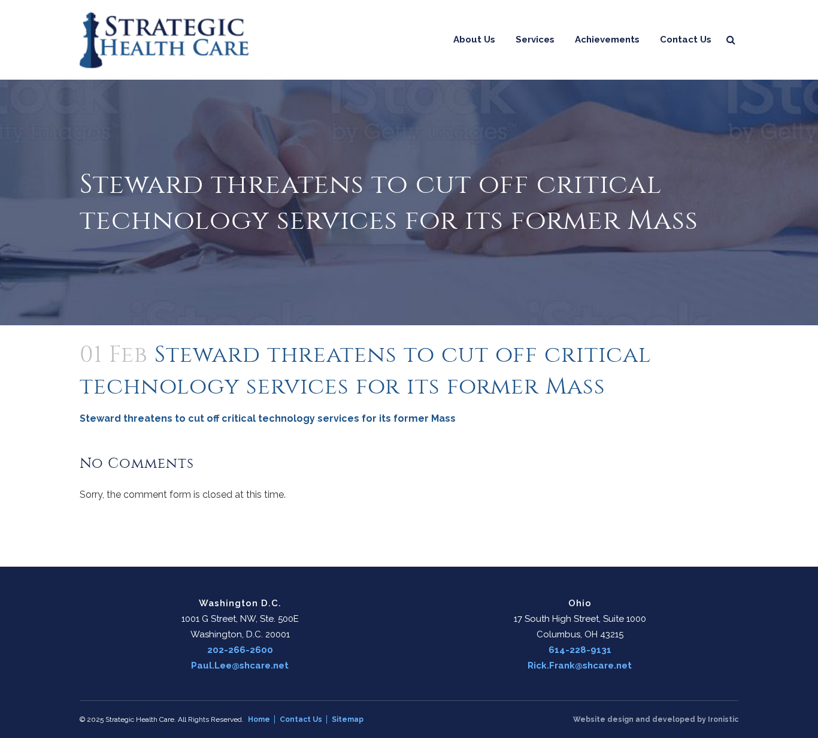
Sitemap (347, 719)
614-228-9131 (580, 650)
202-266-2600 (240, 650)
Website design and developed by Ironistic (655, 719)
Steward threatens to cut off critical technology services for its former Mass (268, 418)
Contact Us (301, 719)
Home (259, 719)
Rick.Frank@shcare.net (580, 665)
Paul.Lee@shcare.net (240, 665)
